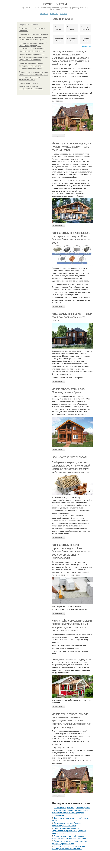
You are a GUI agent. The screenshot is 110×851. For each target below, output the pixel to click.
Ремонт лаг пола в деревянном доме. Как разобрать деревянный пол (69, 842)
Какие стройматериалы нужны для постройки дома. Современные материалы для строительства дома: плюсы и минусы (72, 625)
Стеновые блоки (58, 28)
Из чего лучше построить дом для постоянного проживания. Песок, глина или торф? (71, 146)
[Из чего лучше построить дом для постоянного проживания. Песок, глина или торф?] (72, 210)
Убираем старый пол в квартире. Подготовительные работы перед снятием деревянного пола (69, 831)
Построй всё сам (55, 4)
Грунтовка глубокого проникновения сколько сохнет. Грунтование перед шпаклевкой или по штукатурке (33, 37)
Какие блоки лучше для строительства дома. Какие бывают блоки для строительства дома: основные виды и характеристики (71, 551)
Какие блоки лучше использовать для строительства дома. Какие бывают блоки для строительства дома (71, 237)
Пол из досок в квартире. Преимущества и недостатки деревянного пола (69, 824)
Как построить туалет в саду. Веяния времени (72, 807)
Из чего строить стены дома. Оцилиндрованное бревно (68, 390)
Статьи (63, 13)
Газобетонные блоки (71, 28)
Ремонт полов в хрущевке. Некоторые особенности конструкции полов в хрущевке (69, 837)
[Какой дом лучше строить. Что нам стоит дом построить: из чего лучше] (72, 336)
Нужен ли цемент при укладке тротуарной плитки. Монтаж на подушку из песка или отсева (31, 65)
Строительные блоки (71, 39)
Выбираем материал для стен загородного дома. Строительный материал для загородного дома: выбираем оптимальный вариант (71, 467)
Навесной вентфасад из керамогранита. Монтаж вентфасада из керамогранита (31, 86)
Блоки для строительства (85, 28)
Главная (44, 13)
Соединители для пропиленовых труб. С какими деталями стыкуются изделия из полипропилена (33, 57)
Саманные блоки (85, 39)
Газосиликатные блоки (58, 39)
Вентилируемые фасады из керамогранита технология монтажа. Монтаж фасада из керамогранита (70, 813)
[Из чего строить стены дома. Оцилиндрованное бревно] (72, 432)
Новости (54, 13)
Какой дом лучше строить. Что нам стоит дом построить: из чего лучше (72, 317)
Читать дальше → (58, 136)
